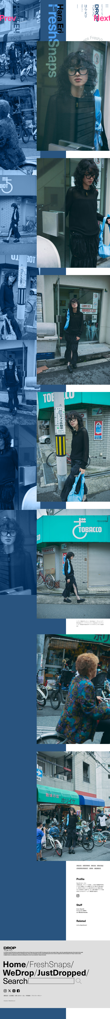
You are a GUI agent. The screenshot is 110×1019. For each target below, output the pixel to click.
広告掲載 (11, 995)
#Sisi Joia (93, 865)
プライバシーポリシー (37, 995)
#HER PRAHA (86, 865)
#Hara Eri (79, 865)
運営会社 (6, 995)
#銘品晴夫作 (97, 868)
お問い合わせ (18, 995)
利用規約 (28, 995)
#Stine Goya (100, 865)
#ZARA (91, 868)
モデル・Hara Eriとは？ (81, 925)
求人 (24, 995)
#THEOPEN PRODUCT (82, 868)
